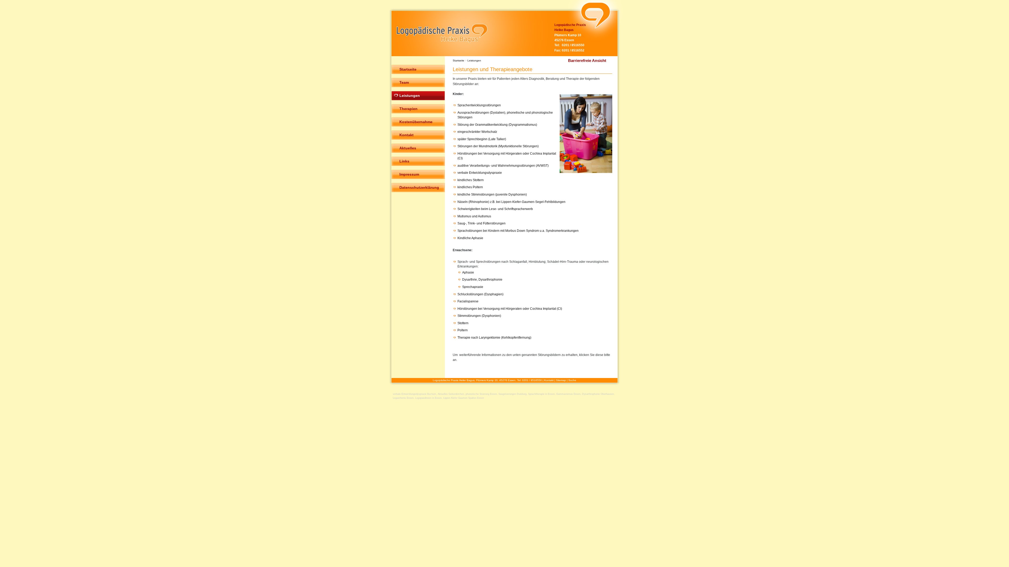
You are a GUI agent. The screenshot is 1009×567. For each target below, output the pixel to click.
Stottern (463, 323)
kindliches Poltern (470, 187)
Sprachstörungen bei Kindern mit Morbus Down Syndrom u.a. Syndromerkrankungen (518, 231)
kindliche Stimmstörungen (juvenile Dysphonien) (492, 194)
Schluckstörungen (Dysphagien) (480, 294)
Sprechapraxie (472, 287)
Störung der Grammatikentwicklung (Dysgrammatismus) (497, 125)
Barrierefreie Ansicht (587, 60)
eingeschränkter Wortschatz (477, 132)
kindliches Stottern (470, 180)
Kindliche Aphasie (470, 238)
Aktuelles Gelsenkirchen (451, 394)
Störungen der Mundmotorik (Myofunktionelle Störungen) (498, 146)
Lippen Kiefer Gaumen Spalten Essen (463, 398)
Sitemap (561, 380)
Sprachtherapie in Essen (541, 394)
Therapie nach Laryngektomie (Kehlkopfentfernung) (494, 337)
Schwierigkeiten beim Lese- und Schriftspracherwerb (495, 209)
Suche (572, 380)
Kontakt (549, 380)
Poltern (462, 330)
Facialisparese (467, 301)
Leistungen (474, 60)
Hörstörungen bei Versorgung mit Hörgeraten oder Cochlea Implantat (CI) (509, 309)
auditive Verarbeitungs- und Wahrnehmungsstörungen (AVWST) (503, 165)
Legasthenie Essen (403, 398)
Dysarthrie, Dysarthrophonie (482, 279)
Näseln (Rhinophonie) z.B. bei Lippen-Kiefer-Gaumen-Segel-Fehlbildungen (511, 202)
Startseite (458, 60)
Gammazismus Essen (568, 394)
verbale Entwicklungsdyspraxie (479, 173)
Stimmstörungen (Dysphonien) (479, 316)
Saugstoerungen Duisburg (512, 394)
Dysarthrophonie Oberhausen (598, 394)
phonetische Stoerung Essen (481, 394)
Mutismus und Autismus (474, 216)
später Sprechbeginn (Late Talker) (481, 139)
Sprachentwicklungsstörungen (479, 105)
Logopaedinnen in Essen (428, 398)
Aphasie (468, 272)
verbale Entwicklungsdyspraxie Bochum (414, 394)
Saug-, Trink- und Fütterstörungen (481, 223)
